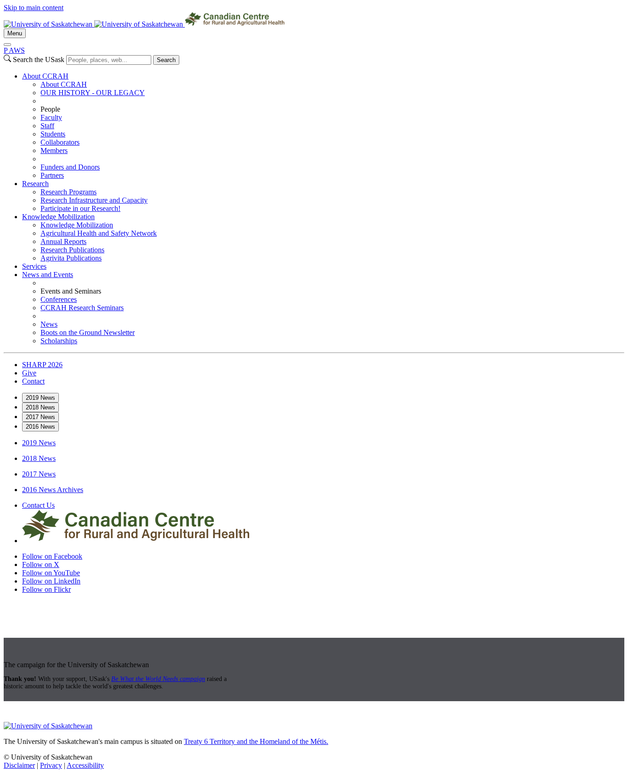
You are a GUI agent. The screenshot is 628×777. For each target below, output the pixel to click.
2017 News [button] (39, 474)
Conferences (58, 299)
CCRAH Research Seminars (82, 308)
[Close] (7, 44)
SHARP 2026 (42, 365)
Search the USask (38, 59)
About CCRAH (45, 76)
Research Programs (68, 192)
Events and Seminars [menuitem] (70, 291)
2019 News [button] (39, 443)
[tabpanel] (314, 443)
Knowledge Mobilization (58, 217)
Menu (14, 33)
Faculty (51, 117)
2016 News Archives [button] (52, 489)
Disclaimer (19, 765)
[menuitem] (323, 126)
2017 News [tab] (40, 417)
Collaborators (60, 142)
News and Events (47, 274)
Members (54, 150)
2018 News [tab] (40, 407)
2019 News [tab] (40, 397)
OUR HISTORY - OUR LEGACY (92, 92)
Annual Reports (63, 241)
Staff (47, 126)
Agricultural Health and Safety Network (98, 233)
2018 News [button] (39, 458)
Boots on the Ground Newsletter (87, 332)
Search (166, 60)
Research (35, 183)
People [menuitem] (50, 109)
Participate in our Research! (80, 208)
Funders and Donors (70, 167)
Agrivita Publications (71, 258)
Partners (52, 175)
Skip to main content (33, 7)
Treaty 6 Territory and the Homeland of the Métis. (256, 741)
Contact (33, 381)
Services (34, 266)
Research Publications (72, 250)
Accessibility (85, 765)
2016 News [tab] (40, 426)
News (48, 324)
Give (29, 373)
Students (52, 134)
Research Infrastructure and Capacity (94, 200)
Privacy (51, 765)
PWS (14, 50)
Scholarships (58, 341)
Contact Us (38, 505)
